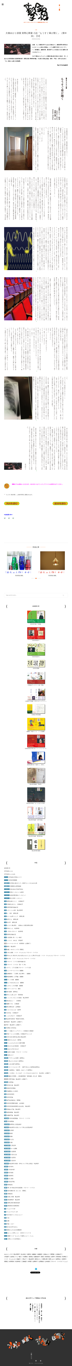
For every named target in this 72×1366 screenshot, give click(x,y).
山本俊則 (47, 1261)
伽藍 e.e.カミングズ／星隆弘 (14, 949)
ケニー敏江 (18, 1256)
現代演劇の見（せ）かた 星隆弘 (15, 1191)
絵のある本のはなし (11, 1227)
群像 (8, 1136)
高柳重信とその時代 (11, 1091)
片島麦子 (6, 1256)
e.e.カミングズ (8, 1254)
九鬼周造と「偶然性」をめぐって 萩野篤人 (20, 1070)
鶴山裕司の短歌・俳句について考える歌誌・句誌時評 (21, 1163)
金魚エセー (9, 1055)
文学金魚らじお (8, 871)
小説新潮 (10, 1151)
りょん (65, 1261)
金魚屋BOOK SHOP (31, 1356)
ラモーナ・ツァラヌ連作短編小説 (14, 961)
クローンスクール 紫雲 (12, 989)
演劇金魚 (8, 1194)
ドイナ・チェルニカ (9, 1259)
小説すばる (10, 1154)
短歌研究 (8, 1175)
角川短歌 (8, 1172)
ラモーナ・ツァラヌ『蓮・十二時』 (15, 964)
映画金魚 (8, 1185)
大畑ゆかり (46, 1254)
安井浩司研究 (9, 1094)
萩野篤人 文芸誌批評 (12, 1124)
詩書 (6, 1221)
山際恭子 (35, 1261)
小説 (36, 30)
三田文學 (10, 1145)
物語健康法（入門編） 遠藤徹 (13, 977)
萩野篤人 (58, 1259)
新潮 (8, 1133)
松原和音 (17, 1261)
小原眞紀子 (58, 1254)
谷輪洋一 (19, 1259)
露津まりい (38, 1259)
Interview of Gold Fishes (13, 889)
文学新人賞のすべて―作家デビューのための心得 (20, 883)
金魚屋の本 (7, 868)
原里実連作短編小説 (11, 907)
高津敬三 (64, 1256)
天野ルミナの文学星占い (12, 1239)
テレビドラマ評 (9, 1209)
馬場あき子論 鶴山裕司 (12, 1109)
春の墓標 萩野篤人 (11, 992)
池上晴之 (23, 1254)
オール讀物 (10, 1148)
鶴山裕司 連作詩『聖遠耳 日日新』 (14, 1019)
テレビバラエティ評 (11, 1212)
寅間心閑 (44, 1259)
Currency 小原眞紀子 (11, 1013)
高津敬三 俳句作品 (10, 1028)
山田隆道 (41, 1261)
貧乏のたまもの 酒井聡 (12, 1040)
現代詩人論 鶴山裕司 (11, 1085)
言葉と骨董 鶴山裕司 (12, 1197)
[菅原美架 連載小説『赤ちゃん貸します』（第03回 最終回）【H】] (52, 562)
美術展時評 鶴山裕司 (12, 1200)
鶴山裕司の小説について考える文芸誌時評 (18, 1127)
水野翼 (29, 1261)
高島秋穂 (58, 1256)
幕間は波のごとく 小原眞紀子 (14, 901)
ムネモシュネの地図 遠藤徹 (13, 986)
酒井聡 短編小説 (10, 934)
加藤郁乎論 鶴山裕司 (11, 1115)
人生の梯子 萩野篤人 (12, 1064)
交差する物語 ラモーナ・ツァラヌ (15, 1052)
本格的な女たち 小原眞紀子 (13, 904)
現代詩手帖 (9, 1182)
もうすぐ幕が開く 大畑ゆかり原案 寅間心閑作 (18, 925)
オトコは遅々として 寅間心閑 (14, 916)
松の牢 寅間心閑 (10, 922)
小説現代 (10, 1157)
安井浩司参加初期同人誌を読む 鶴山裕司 (17, 1106)
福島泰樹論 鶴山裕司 (11, 1112)
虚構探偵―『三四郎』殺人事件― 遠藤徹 (17, 973)
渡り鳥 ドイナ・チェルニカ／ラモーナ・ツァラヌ (19, 958)
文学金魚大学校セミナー (13, 877)
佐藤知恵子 (37, 1256)
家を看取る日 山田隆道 (12, 1007)
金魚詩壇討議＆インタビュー (15, 895)
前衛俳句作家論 (9, 1088)
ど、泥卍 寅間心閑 (11, 913)
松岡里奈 (11, 1261)
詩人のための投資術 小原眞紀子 (15, 1046)
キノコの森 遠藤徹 (11, 980)
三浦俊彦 (24, 1261)
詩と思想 (8, 1179)
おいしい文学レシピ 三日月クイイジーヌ (17, 1233)
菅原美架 (47, 1256)
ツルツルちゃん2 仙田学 (12, 1010)
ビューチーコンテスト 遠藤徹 (13, 970)
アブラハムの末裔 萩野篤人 (14, 1058)
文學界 (9, 1130)
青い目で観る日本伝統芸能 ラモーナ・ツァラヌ (19, 1188)
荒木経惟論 (9, 1121)
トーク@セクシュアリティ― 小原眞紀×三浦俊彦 (18, 1031)
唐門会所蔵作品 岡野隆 (12, 1100)
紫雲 (42, 1256)
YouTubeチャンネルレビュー (13, 1215)
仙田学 (53, 1256)
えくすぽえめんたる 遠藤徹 (14, 983)
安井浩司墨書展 (10, 880)
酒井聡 (31, 1256)
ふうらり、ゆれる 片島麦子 (13, 940)
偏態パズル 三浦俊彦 (11, 1004)
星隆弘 (6, 1261)
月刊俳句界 (9, 1169)
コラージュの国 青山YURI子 (13, 910)
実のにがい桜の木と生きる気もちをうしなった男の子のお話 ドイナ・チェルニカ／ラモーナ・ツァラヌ (34, 955)
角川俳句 (8, 1166)
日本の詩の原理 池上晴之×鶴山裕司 (15, 1037)
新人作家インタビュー (13, 898)
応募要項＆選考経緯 (12, 886)
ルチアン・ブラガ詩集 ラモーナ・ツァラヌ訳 (17, 967)
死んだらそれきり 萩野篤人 (14, 1061)
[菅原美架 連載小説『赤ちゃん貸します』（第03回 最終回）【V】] (19, 562)
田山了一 (25, 1259)
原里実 (64, 1259)
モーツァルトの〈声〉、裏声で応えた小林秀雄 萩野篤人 (22, 1067)
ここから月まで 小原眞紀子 (13, 1016)
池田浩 (29, 1254)
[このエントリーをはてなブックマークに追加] (36, 1269)
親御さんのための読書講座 (13, 1230)
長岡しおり (52, 1259)
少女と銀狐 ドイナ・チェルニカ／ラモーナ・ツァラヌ (21, 952)
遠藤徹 (34, 1254)
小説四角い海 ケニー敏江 (13, 937)
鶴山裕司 (31, 1259)
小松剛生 (25, 1256)
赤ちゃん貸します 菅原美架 (13, 995)
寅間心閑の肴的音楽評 (12, 1203)
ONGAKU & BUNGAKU (11, 1206)
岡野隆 (52, 1254)
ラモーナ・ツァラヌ (56, 1261)
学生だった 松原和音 (11, 928)
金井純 (12, 1256)
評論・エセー (9, 1224)
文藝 (8, 1142)
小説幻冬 (10, 1160)
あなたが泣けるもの (11, 1049)
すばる (9, 1139)
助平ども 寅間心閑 (11, 919)
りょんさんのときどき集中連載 (14, 1043)
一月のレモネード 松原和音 (13, 931)
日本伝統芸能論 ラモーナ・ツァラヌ (17, 1118)
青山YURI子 (17, 1254)
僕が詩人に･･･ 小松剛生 (12, 1001)
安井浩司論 (8, 1097)
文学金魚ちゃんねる (9, 874)
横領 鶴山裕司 (10, 946)
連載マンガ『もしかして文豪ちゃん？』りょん (18, 1236)
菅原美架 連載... (19, 575)
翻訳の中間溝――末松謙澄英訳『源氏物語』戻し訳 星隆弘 (23, 1076)
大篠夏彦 (39, 1254)
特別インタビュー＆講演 (14, 892)
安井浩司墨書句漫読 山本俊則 (14, 1103)
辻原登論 (8, 1082)
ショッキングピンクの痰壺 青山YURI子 (16, 998)
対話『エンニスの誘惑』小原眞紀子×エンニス (18, 1034)
